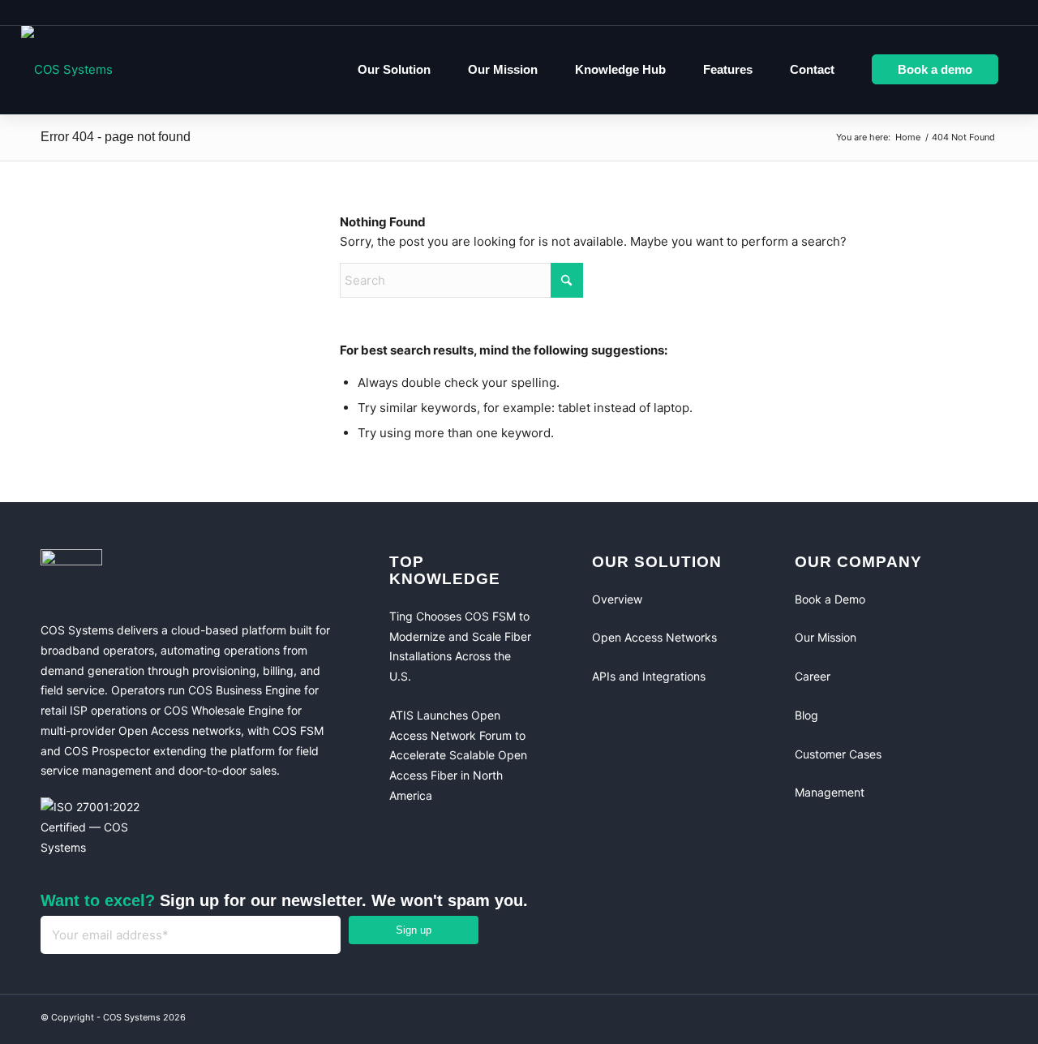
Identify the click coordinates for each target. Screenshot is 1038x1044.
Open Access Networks (654, 637)
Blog (806, 715)
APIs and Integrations (649, 676)
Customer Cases (838, 754)
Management (829, 792)
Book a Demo (830, 599)
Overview (617, 599)
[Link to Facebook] (916, 1019)
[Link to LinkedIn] (949, 1019)
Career (812, 676)
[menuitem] (394, 69)
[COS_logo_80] (67, 69)
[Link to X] (981, 1019)
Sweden (984, 12)
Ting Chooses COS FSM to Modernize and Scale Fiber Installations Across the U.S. (460, 646)
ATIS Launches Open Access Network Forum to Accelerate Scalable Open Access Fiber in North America (458, 755)
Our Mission (825, 637)
